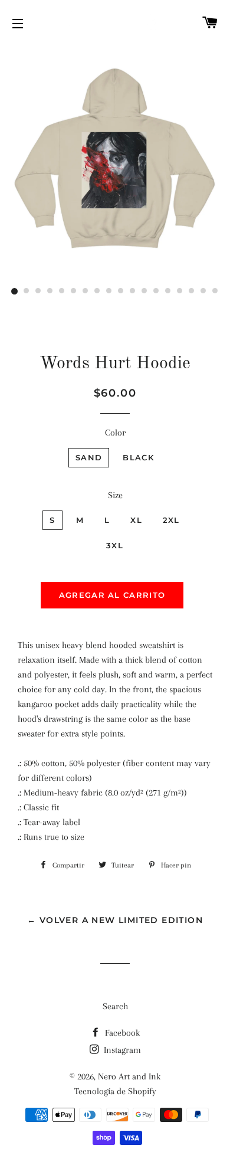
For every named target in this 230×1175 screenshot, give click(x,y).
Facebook (121, 1032)
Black (138, 457)
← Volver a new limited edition (115, 920)
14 (168, 291)
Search (115, 1006)
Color (115, 432)
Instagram (121, 1050)
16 (192, 291)
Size (115, 495)
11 (133, 291)
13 (156, 291)
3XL (114, 545)
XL (136, 520)
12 (144, 291)
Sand (88, 457)
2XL (171, 520)
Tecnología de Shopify (115, 1091)
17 (203, 291)
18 (215, 291)
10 (121, 291)
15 (180, 291)
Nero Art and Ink (129, 1076)
